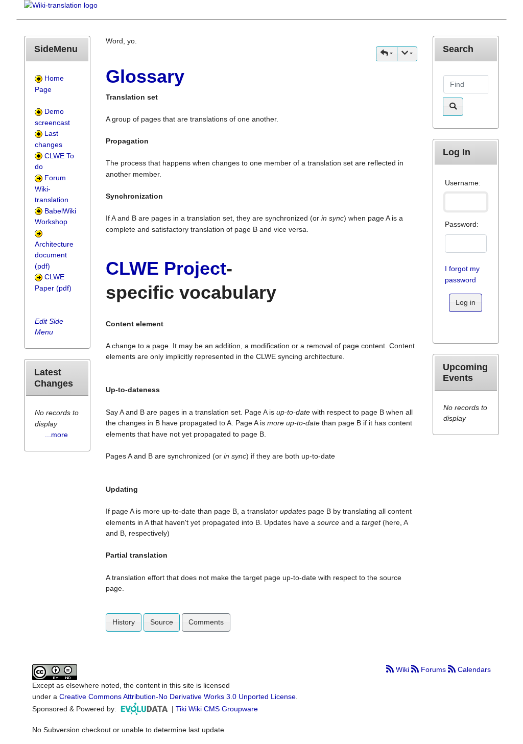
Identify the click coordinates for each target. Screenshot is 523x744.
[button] (386, 53)
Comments (206, 622)
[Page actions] (407, 53)
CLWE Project (166, 268)
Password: (462, 224)
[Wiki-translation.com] (60, 9)
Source (161, 622)
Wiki (402, 669)
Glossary (145, 76)
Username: (463, 183)
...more (56, 434)
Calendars (473, 669)
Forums (433, 669)
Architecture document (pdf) (54, 255)
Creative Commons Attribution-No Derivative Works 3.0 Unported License (177, 696)
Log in (466, 302)
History (123, 622)
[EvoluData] (145, 709)
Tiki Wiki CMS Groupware (217, 709)
